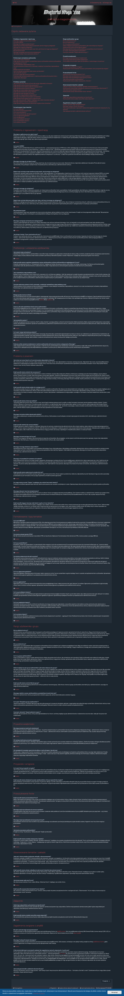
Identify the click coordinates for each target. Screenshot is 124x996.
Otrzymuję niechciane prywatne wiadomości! (75, 59)
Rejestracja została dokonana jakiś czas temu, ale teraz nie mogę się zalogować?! (35, 49)
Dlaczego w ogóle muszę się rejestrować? (24, 41)
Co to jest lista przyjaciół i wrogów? (72, 67)
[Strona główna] (62, 12)
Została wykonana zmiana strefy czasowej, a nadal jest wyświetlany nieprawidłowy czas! (36, 67)
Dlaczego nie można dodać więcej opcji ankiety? (26, 90)
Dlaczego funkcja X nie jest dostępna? (73, 106)
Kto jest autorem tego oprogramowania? (74, 104)
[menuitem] (15, 2)
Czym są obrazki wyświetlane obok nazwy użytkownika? (28, 71)
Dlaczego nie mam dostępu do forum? (23, 93)
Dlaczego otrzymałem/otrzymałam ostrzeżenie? (27, 96)
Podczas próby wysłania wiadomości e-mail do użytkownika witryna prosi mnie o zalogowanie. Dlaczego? (35, 77)
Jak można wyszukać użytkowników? (73, 79)
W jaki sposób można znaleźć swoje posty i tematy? (77, 81)
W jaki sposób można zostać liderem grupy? (75, 47)
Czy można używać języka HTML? (22, 110)
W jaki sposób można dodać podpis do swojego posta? (27, 87)
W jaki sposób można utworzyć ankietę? (24, 88)
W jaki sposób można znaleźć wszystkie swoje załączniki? (78, 99)
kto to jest (62, 953)
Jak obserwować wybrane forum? (72, 90)
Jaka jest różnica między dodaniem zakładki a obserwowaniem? (80, 86)
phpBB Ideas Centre (98, 941)
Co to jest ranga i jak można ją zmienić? (24, 74)
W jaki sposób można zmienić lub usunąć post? (26, 85)
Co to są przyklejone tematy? (21, 119)
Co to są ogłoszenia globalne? (21, 115)
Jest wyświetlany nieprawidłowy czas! (24, 64)
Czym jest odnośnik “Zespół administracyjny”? (75, 52)
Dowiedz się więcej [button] (39, 993)
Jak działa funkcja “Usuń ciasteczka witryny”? (26, 54)
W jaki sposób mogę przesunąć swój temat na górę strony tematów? (32, 103)
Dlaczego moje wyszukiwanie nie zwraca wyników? (77, 76)
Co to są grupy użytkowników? (71, 44)
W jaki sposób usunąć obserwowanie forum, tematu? (77, 91)
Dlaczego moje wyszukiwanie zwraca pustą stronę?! (77, 77)
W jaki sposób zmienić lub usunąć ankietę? (24, 92)
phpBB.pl (41, 300)
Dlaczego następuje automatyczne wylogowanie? (27, 52)
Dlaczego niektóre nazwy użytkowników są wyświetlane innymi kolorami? (83, 49)
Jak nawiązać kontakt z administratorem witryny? (77, 111)
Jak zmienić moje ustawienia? (21, 59)
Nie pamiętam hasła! (19, 50)
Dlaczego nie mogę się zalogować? (22, 47)
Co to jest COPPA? (18, 42)
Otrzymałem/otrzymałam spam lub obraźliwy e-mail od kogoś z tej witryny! (83, 61)
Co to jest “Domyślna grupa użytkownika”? (74, 50)
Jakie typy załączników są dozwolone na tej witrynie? (77, 97)
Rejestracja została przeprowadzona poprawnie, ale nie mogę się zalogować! (34, 45)
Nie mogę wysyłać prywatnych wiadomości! (75, 58)
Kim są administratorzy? (69, 41)
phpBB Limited (61, 931)
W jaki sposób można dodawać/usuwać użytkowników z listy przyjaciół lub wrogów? (85, 68)
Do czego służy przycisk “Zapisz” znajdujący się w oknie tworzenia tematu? (34, 100)
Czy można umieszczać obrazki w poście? (24, 114)
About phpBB (77, 933)
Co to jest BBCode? (18, 109)
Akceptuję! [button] (114, 992)
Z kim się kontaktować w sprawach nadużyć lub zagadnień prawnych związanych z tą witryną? (86, 108)
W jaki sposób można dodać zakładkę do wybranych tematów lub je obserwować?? (85, 88)
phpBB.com (50, 300)
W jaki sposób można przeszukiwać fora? (74, 74)
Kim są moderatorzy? (69, 42)
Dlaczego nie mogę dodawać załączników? (25, 95)
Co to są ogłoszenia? (19, 117)
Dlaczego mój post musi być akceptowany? (25, 101)
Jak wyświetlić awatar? (19, 73)
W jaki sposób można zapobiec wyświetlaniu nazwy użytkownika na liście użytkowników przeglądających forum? (37, 62)
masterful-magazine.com (62, 19)
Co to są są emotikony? (19, 112)
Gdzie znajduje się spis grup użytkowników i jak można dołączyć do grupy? (83, 45)
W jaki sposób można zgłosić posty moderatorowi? (27, 98)
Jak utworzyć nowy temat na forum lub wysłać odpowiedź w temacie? (32, 83)
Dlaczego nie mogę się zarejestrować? (23, 44)
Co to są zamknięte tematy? (21, 120)
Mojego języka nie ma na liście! (21, 69)
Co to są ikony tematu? (19, 122)
